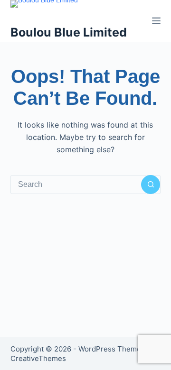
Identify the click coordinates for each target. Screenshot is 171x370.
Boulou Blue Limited (68, 32)
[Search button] (150, 184)
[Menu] (156, 21)
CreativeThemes (38, 358)
